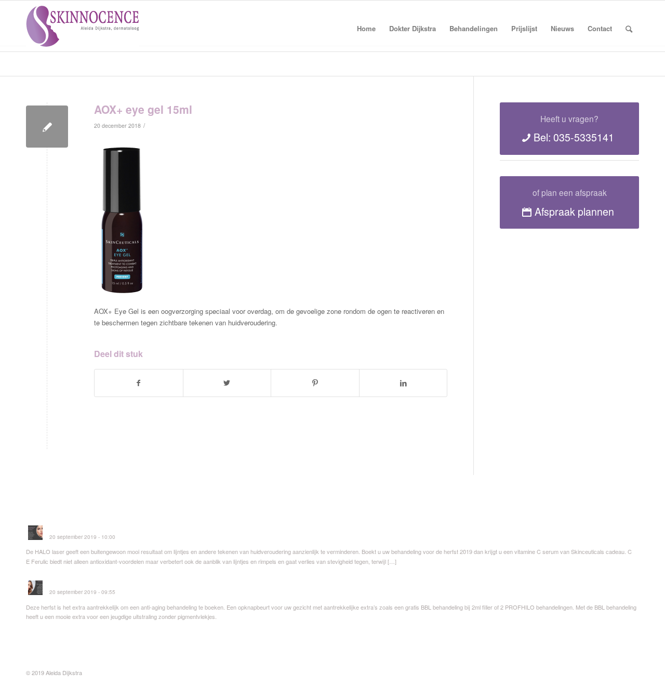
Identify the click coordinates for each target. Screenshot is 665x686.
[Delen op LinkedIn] (403, 383)
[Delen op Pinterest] (315, 383)
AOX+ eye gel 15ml (143, 109)
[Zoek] (629, 28)
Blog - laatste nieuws (64, 61)
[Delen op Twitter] (227, 383)
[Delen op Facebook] (139, 383)
